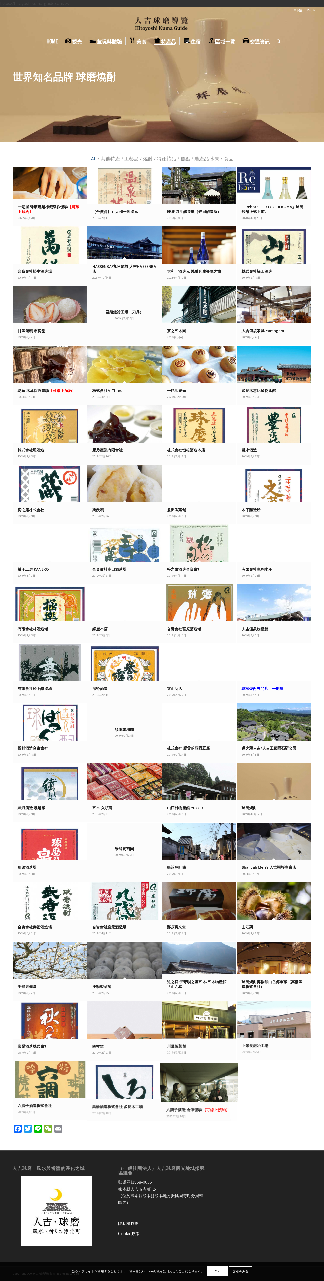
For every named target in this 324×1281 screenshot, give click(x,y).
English (312, 10)
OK (217, 1271)
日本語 (298, 10)
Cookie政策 (128, 1233)
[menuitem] (298, 10)
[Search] (277, 41)
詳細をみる (241, 1271)
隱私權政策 (128, 1223)
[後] (319, 74)
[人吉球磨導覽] (162, 24)
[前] (4, 74)
